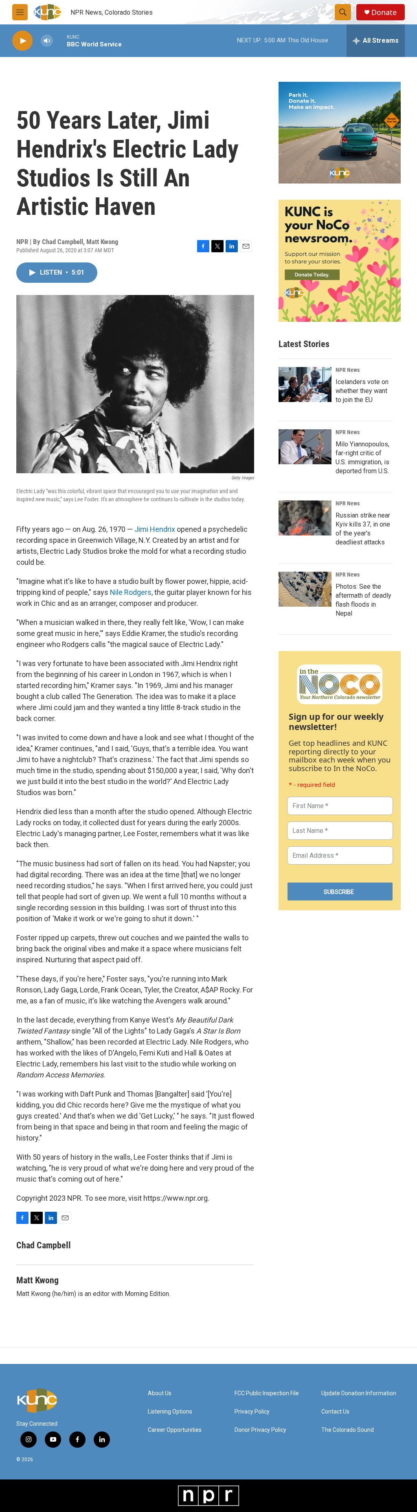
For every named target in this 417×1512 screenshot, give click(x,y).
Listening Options (170, 1412)
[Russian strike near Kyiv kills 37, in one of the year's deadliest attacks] (305, 517)
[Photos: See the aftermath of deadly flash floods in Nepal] (305, 589)
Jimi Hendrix (154, 529)
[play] (22, 41)
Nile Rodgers (130, 592)
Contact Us (335, 1412)
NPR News (348, 370)
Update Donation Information (358, 1393)
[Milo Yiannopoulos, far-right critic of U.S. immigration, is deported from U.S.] (305, 446)
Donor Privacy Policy (260, 1430)
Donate (384, 12)
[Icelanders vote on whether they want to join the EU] (305, 384)
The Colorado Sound (347, 1430)
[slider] (60, 40)
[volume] (47, 41)
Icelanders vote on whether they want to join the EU (362, 391)
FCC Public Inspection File (267, 1393)
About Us (159, 1393)
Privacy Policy (252, 1412)
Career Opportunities (175, 1430)
